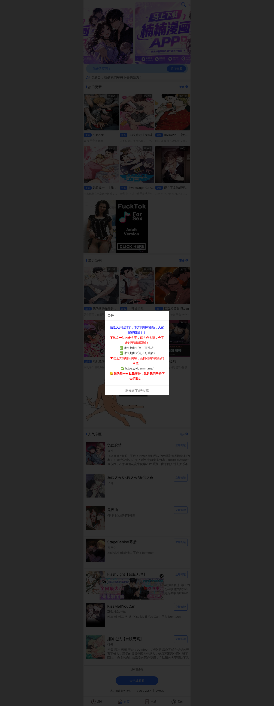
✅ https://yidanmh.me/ (137, 368)
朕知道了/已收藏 (137, 390)
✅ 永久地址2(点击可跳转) (137, 353)
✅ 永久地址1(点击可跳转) (137, 348)
